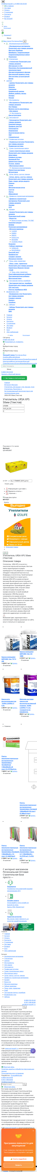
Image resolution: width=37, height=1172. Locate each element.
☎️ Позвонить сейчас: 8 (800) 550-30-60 (18, 603)
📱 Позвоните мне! (18, 599)
